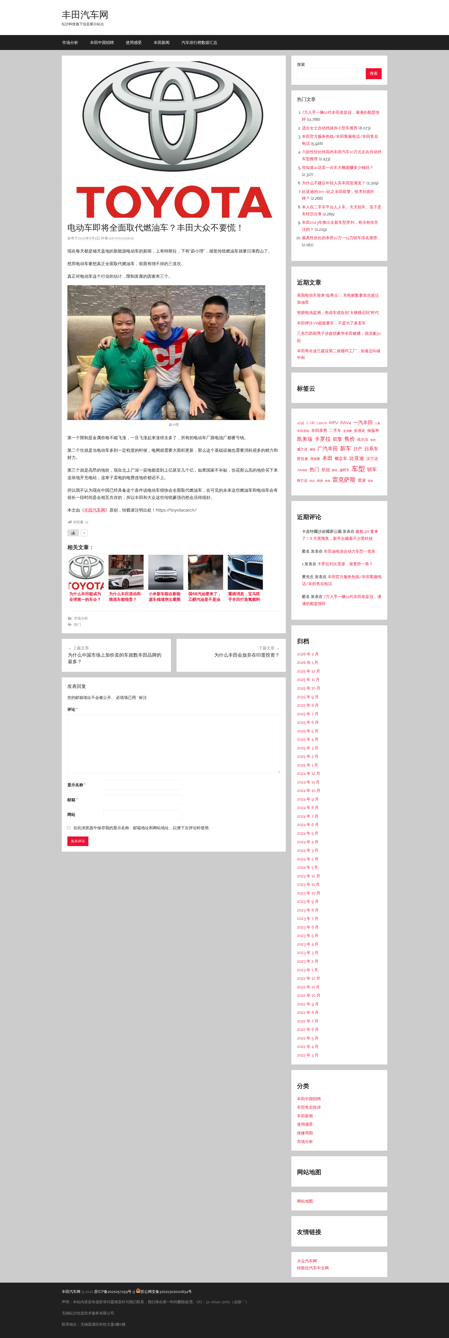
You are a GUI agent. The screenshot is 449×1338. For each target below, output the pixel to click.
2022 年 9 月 (308, 1004)
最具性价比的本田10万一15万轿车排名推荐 (339, 237)
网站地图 (305, 1201)
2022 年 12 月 (308, 978)
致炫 (334, 470)
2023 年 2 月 (308, 961)
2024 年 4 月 (308, 842)
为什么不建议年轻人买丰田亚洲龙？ (334, 183)
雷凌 (362, 480)
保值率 (373, 430)
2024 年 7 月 (308, 816)
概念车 (341, 458)
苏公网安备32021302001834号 (166, 1291)
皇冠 (325, 469)
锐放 (320, 480)
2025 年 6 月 (308, 722)
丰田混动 (303, 431)
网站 (71, 814)
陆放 (327, 480)
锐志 (312, 480)
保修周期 (305, 1133)
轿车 (372, 469)
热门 (77, 625)
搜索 (301, 64)
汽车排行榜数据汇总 (199, 42)
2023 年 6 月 (308, 927)
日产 (357, 449)
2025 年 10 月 (308, 688)
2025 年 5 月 (308, 731)
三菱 (377, 423)
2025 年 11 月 (308, 679)
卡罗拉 (323, 439)
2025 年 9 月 (308, 696)
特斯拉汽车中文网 (313, 1268)
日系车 (371, 449)
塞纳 (373, 439)
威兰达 (302, 449)
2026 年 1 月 (307, 662)
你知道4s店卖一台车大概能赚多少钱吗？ (337, 167)
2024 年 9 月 (308, 799)
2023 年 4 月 (308, 944)
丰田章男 (319, 430)
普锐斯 (315, 459)
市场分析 (70, 42)
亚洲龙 (359, 430)
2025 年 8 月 (308, 705)
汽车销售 (302, 470)
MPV (333, 422)
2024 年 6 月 (308, 824)
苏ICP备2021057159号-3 (114, 1291)
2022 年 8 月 (308, 1012)
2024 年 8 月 (308, 807)
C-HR (310, 423)
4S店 (300, 423)
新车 (345, 448)
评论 (72, 709)
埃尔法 (362, 439)
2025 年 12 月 (308, 671)
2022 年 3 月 (308, 1055)
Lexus (322, 423)
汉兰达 (372, 458)
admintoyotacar (121, 238)
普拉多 (302, 458)
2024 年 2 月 (308, 859)
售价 (349, 439)
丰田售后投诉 (309, 1107)
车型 (358, 469)
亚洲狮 (347, 431)
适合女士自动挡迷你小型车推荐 (330, 128)
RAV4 (345, 422)
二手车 (335, 430)
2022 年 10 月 (308, 995)
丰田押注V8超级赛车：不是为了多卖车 (331, 323)
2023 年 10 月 (308, 893)
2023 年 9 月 (308, 901)
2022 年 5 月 (308, 1038)
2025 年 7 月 (308, 714)
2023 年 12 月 (308, 876)
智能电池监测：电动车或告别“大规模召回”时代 (338, 312)
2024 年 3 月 (308, 850)
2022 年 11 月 (308, 987)
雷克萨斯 (344, 479)
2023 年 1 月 (307, 970)
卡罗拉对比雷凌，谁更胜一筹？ (345, 564)
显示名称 (76, 785)
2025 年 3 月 (308, 748)
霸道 (370, 480)
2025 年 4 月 (308, 739)
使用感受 (134, 42)
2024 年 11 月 (308, 782)
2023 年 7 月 (308, 918)
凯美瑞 (304, 439)
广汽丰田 (327, 449)
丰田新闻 (162, 42)
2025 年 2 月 (308, 756)
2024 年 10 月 (308, 790)
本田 (327, 458)
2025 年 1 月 (307, 765)
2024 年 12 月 (308, 773)
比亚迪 (356, 458)
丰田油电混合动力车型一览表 (349, 551)
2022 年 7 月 (308, 1021)
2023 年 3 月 (308, 952)
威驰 (312, 449)
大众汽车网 (307, 1261)
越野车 (344, 470)
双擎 (337, 439)
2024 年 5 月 (308, 833)
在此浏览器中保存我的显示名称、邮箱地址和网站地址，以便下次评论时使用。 (143, 828)
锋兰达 (302, 480)
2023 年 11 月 (308, 884)
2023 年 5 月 (308, 935)
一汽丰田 (363, 422)
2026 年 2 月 (308, 654)
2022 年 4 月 (308, 1046)
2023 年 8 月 (308, 910)
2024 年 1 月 (307, 867)
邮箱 (72, 799)
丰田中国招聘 (102, 42)
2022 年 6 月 (308, 1029)
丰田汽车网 (85, 14)
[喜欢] (73, 532)
